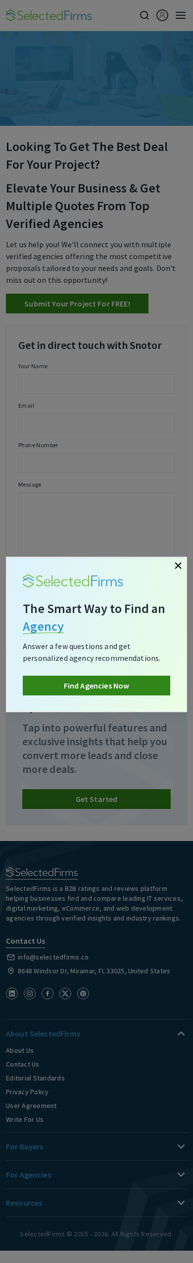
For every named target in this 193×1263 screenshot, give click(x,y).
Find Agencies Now (97, 685)
